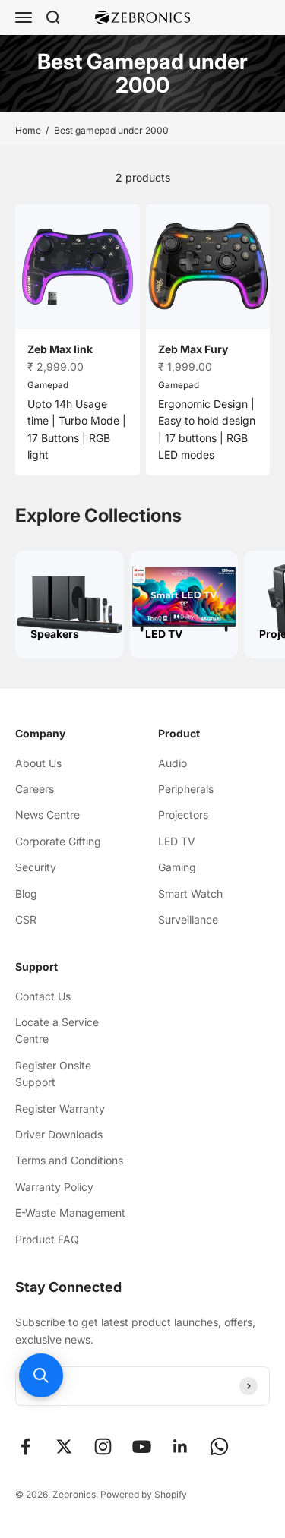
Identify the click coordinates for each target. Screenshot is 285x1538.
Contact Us (43, 996)
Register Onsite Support (53, 1073)
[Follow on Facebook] (25, 1446)
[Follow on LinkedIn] (180, 1446)
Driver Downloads (59, 1134)
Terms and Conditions (69, 1160)
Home (28, 130)
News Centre (47, 814)
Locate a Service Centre (57, 1030)
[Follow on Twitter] (64, 1446)
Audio (172, 762)
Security (35, 867)
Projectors (183, 814)
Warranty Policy (54, 1186)
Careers (34, 788)
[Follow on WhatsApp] (219, 1446)
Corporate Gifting (58, 841)
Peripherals (186, 788)
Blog (26, 893)
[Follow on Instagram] (103, 1446)
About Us (38, 762)
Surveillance (188, 919)
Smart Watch (190, 893)
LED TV (176, 841)
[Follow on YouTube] (141, 1446)
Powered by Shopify (143, 1494)
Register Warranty (60, 1108)
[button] (41, 1375)
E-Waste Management (70, 1212)
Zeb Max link (60, 349)
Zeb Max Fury (193, 349)
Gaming (177, 867)
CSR (25, 919)
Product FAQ (47, 1239)
